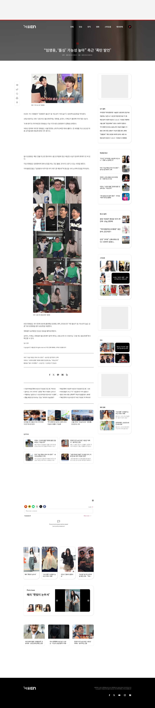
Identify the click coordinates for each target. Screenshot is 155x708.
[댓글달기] (17, 94)
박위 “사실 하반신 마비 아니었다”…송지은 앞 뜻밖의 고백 (41, 357)
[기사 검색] (128, 26)
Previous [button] (57, 600)
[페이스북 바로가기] (109, 695)
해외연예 (119, 26)
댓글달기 (17, 94)
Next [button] (88, 600)
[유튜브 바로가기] (119, 695)
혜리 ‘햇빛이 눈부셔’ (38, 595)
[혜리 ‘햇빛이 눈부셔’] (72, 600)
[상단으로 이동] (17, 102)
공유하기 (17, 89)
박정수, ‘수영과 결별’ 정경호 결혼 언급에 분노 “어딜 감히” (41, 360)
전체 (72, 26)
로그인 (129, 687)
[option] (79, 600)
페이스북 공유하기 (49, 375)
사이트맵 (126, 687)
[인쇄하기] (17, 98)
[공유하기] (17, 89)
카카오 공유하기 (58, 375)
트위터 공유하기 (54, 375)
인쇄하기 (17, 98)
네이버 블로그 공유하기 (62, 375)
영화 (97, 26)
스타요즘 (108, 26)
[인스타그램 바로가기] (125, 695)
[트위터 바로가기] (114, 695)
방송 (80, 26)
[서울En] (30, 26)
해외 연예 (102, 407)
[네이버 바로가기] (130, 695)
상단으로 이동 (17, 102)
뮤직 (89, 26)
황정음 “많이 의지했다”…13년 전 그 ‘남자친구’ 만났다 (40, 363)
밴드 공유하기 (67, 375)
